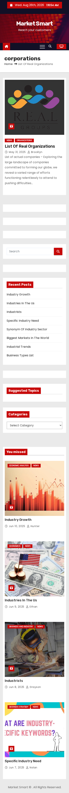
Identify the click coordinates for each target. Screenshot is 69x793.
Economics (14, 546)
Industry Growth (18, 294)
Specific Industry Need (23, 321)
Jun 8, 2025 (17, 687)
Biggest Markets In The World (28, 338)
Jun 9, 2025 (17, 607)
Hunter (35, 526)
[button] (51, 46)
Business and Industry (21, 626)
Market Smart (34, 23)
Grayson (35, 687)
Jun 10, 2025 (17, 526)
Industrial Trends (19, 347)
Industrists (14, 312)
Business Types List (20, 355)
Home (8, 64)
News (9, 140)
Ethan (33, 607)
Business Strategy (18, 707)
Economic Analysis (19, 465)
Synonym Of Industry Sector (27, 329)
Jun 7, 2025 (17, 767)
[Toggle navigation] (42, 47)
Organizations (24, 140)
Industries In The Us (20, 303)
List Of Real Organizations (30, 146)
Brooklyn (36, 152)
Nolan (33, 767)
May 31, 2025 (17, 152)
